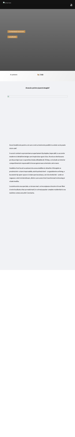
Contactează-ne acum (16, 32)
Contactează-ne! (37, 425)
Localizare (12, 37)
